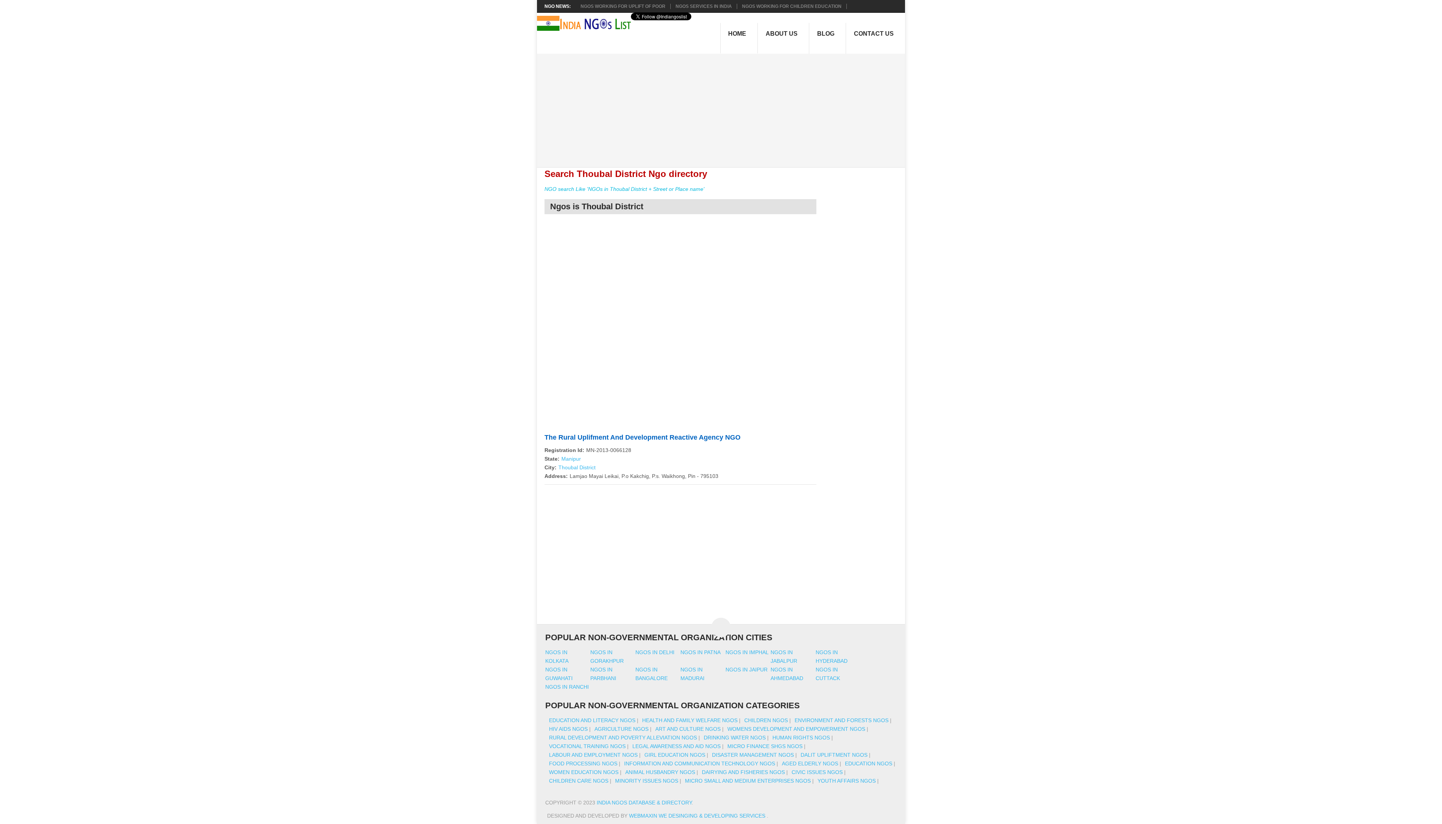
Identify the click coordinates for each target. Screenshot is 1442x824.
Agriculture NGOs (621, 729)
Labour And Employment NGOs (593, 755)
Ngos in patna (700, 652)
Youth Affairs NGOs (847, 781)
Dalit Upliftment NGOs (834, 755)
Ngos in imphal (747, 652)
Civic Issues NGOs (817, 772)
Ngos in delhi (654, 652)
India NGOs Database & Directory (644, 803)
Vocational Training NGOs (587, 746)
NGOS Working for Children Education (792, 6)
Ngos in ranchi (567, 687)
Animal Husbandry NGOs (660, 772)
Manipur (571, 459)
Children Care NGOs (578, 781)
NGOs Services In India (704, 6)
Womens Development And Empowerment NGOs (796, 729)
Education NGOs (868, 763)
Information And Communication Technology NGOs (699, 763)
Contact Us (874, 33)
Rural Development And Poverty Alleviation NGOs (623, 738)
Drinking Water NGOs (735, 738)
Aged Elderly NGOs (810, 763)
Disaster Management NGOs (753, 755)
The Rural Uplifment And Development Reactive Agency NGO (643, 437)
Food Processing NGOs (583, 763)
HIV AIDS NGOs (568, 729)
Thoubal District (577, 467)
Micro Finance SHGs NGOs (764, 746)
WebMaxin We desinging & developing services (698, 816)
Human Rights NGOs (801, 738)
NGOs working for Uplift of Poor (623, 6)
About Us (782, 33)
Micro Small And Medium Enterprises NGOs (748, 781)
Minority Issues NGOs (646, 781)
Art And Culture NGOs (688, 729)
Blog (825, 33)
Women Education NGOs (583, 772)
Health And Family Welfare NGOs (690, 720)
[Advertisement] (725, 106)
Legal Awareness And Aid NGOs (676, 746)
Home (737, 33)
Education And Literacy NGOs (592, 720)
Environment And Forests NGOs (841, 720)
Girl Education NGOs (674, 755)
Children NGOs (766, 720)
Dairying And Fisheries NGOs (743, 772)
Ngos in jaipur (747, 670)
